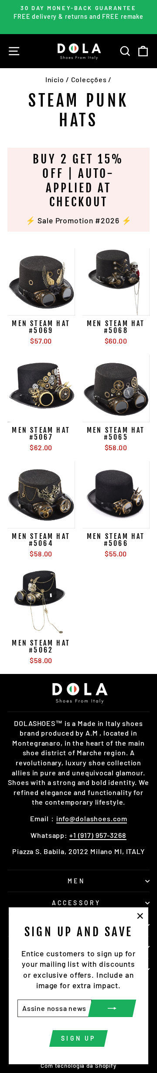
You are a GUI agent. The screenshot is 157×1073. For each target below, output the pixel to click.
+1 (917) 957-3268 (97, 835)
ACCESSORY (76, 902)
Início (54, 79)
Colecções (89, 79)
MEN (76, 881)
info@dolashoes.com (91, 818)
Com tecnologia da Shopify (78, 1065)
